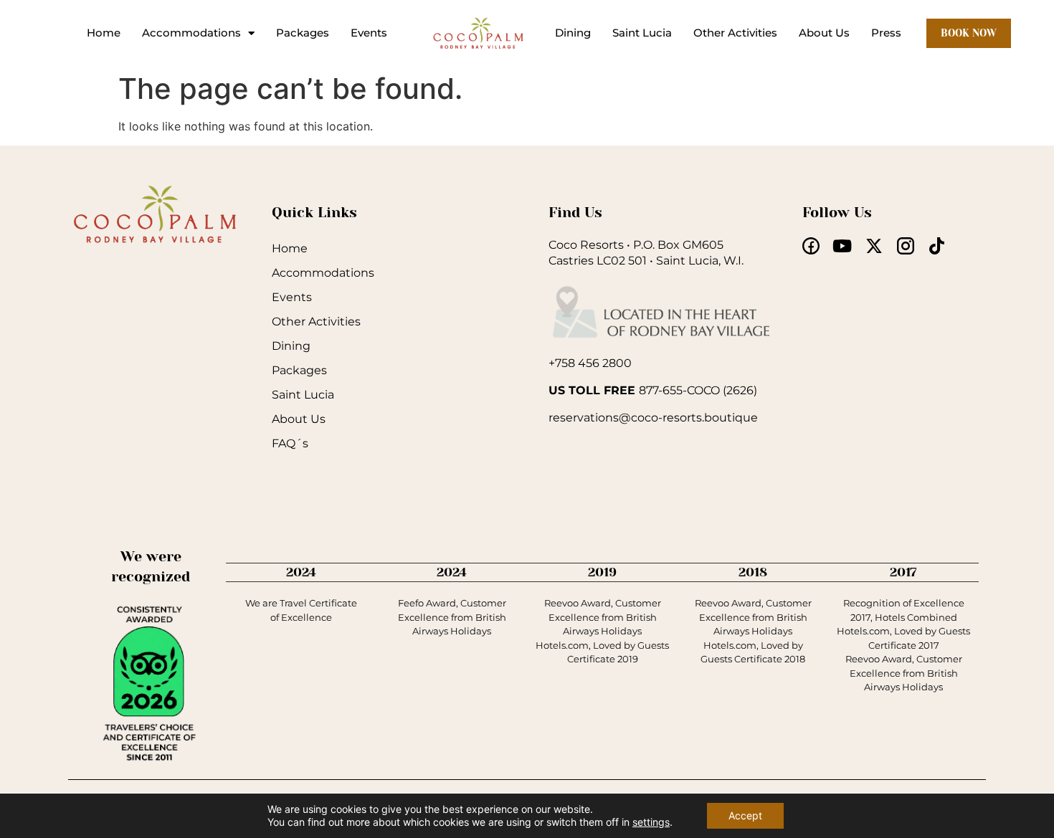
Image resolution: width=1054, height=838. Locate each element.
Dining (573, 32)
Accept (745, 815)
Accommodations (191, 32)
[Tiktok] (937, 245)
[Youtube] (842, 245)
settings (651, 822)
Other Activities (735, 32)
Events (369, 32)
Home (103, 32)
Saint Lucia (642, 32)
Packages (302, 32)
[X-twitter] (874, 245)
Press (886, 32)
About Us (824, 32)
